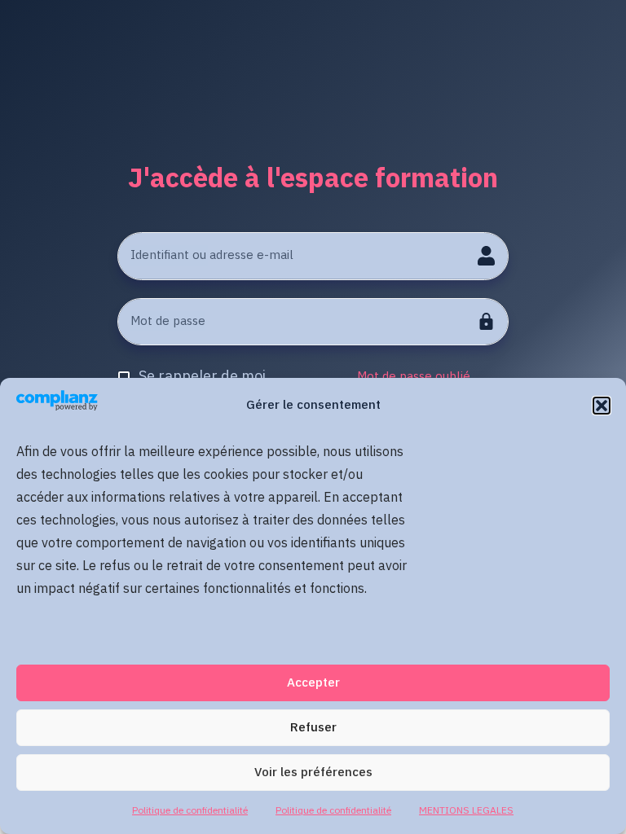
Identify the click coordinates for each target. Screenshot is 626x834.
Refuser (313, 728)
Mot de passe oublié (413, 377)
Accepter (313, 683)
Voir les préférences (313, 772)
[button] (601, 405)
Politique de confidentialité (190, 811)
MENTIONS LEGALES (466, 811)
